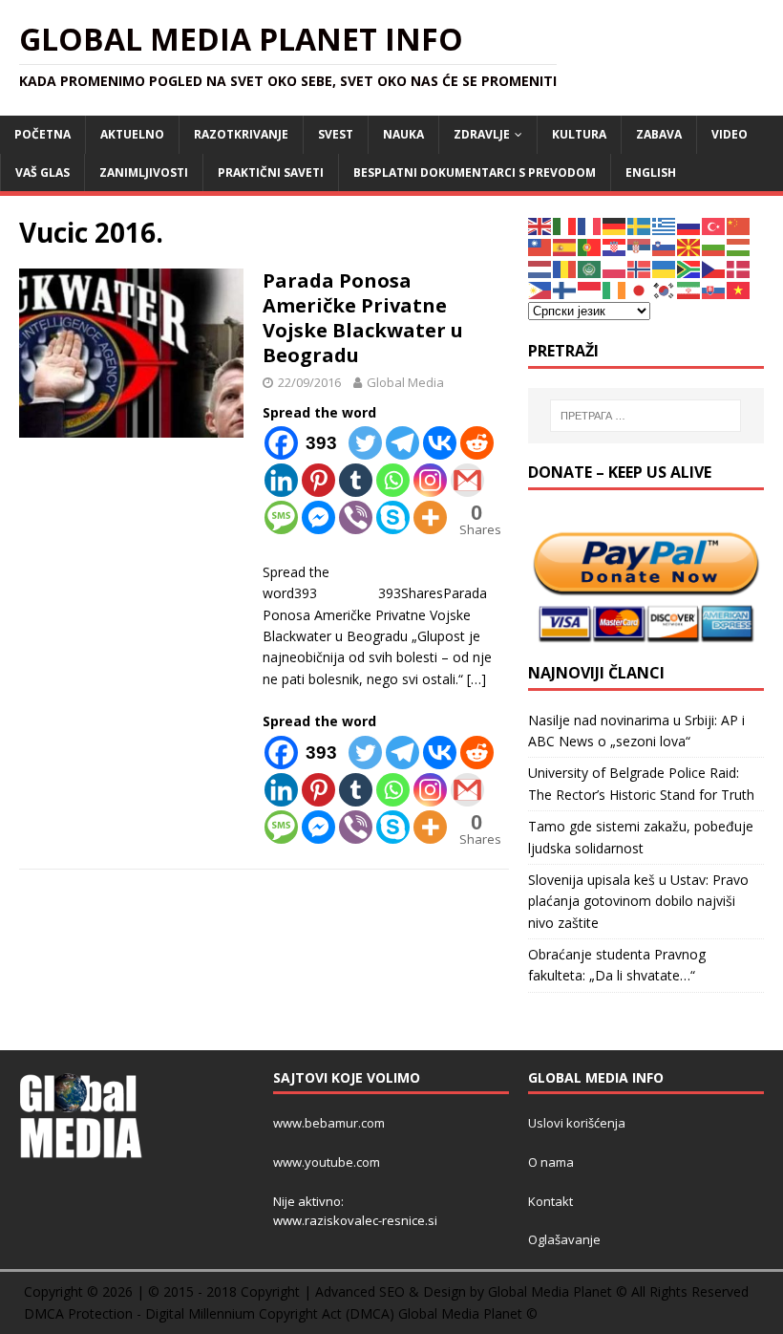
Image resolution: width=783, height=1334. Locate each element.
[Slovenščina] (664, 246)
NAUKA (403, 134)
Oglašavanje (564, 1239)
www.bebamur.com (329, 1122)
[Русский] (689, 225)
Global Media (405, 382)
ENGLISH (650, 172)
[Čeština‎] (714, 268)
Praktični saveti (271, 172)
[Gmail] (467, 480)
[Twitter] (365, 443)
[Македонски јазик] (689, 246)
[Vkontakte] (439, 443)
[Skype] (393, 517)
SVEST (335, 134)
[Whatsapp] (393, 480)
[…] (476, 679)
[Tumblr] (355, 480)
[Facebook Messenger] (318, 517)
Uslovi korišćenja (576, 1122)
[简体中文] (739, 225)
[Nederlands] (540, 268)
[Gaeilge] (615, 289)
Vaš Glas (42, 172)
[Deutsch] (615, 225)
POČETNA (42, 134)
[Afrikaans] (689, 268)
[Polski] (615, 268)
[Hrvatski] (615, 246)
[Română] (565, 268)
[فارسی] (689, 289)
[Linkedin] (281, 480)
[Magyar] (739, 246)
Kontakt (550, 1201)
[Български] (714, 246)
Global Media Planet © (468, 1313)
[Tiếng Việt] (739, 289)
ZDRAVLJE (482, 134)
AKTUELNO (132, 134)
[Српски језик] (639, 246)
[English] (540, 225)
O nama (551, 1162)
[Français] (590, 225)
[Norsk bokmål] (639, 268)
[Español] (565, 246)
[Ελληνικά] (664, 225)
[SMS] (281, 517)
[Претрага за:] (645, 415)
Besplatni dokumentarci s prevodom (474, 172)
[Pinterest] (318, 480)
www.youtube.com (326, 1162)
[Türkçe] (714, 225)
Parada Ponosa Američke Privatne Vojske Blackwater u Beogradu (363, 318)
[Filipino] (540, 289)
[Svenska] (639, 225)
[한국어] (664, 289)
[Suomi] (565, 289)
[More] (430, 517)
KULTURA (579, 134)
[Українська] (664, 268)
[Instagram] (430, 480)
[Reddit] (477, 443)
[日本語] (639, 289)
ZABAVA (659, 134)
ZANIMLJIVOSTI (143, 172)
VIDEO (729, 134)
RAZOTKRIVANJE (241, 134)
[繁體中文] (540, 246)
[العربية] (590, 268)
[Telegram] (402, 443)
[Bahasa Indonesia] (590, 289)
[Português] (590, 246)
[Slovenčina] (714, 289)
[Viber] (355, 517)
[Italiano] (565, 225)
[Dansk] (739, 268)
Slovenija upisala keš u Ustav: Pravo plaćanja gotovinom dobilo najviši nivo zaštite (638, 901)
